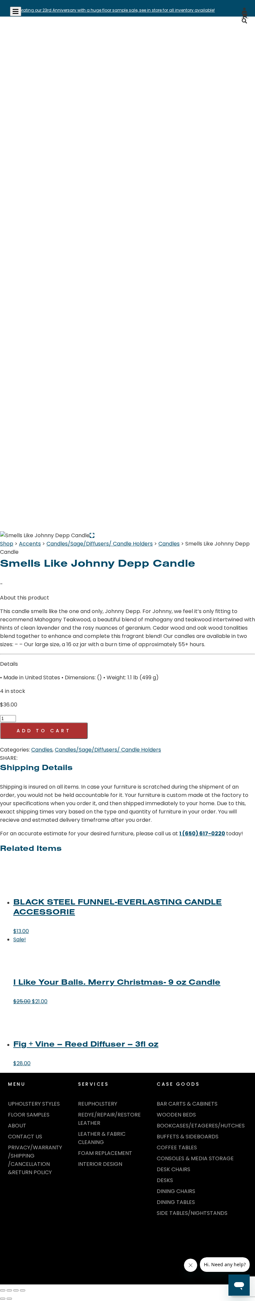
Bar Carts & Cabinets (187, 1104)
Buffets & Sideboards (187, 1136)
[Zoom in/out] (2, 1290)
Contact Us (25, 1136)
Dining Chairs (176, 1191)
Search (234, 36)
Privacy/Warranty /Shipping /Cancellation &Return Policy (35, 1160)
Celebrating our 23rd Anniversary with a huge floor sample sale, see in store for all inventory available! (112, 10)
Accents (30, 543)
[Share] (16, 1290)
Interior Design (100, 1164)
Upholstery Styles (34, 1104)
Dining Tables (176, 1202)
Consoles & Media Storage (195, 1158)
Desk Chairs (173, 1169)
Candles (169, 543)
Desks (165, 1180)
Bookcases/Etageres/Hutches (201, 1125)
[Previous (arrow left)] (2, 1299)
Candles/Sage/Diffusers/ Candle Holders (99, 543)
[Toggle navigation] (15, 11)
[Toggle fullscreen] (9, 1290)
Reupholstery (97, 1104)
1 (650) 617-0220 (202, 833)
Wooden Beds (176, 1115)
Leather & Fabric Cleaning (102, 1138)
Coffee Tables (177, 1147)
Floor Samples (28, 1115)
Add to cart (44, 730)
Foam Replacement (105, 1153)
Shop (6, 543)
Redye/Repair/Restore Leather (109, 1119)
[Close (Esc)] (22, 1290)
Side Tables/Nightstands (192, 1213)
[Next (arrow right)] (9, 1299)
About (17, 1125)
